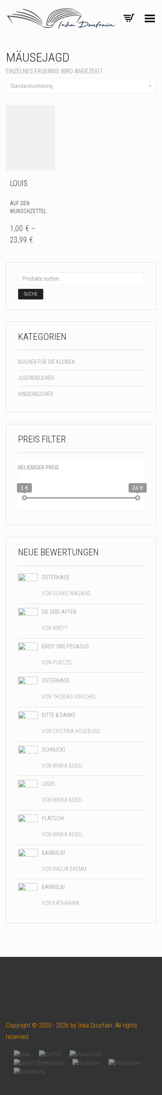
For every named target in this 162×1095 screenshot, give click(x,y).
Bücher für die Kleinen (46, 362)
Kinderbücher (35, 394)
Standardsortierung (31, 86)
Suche (30, 294)
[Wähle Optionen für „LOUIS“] (47, 183)
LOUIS (19, 183)
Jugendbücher (36, 378)
